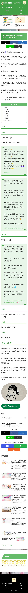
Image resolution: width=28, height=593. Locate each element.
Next (27, 22)
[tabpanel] (8, 22)
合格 (6, 107)
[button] (18, 46)
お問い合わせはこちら (10, 406)
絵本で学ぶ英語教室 (7, 583)
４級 (7, 116)
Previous (1, 22)
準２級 (8, 111)
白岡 (4, 426)
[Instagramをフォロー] (7, 446)
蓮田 (19, 426)
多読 (21, 588)
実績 (4, 423)
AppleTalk (14, 423)
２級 (7, 109)
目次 (12, 104)
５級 (7, 118)
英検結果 (13, 426)
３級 (7, 113)
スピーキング (8, 120)
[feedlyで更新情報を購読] (20, 446)
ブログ (7, 588)
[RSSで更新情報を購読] (14, 449)
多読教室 (21, 423)
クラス (20, 583)
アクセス (7, 585)
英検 (6, 52)
